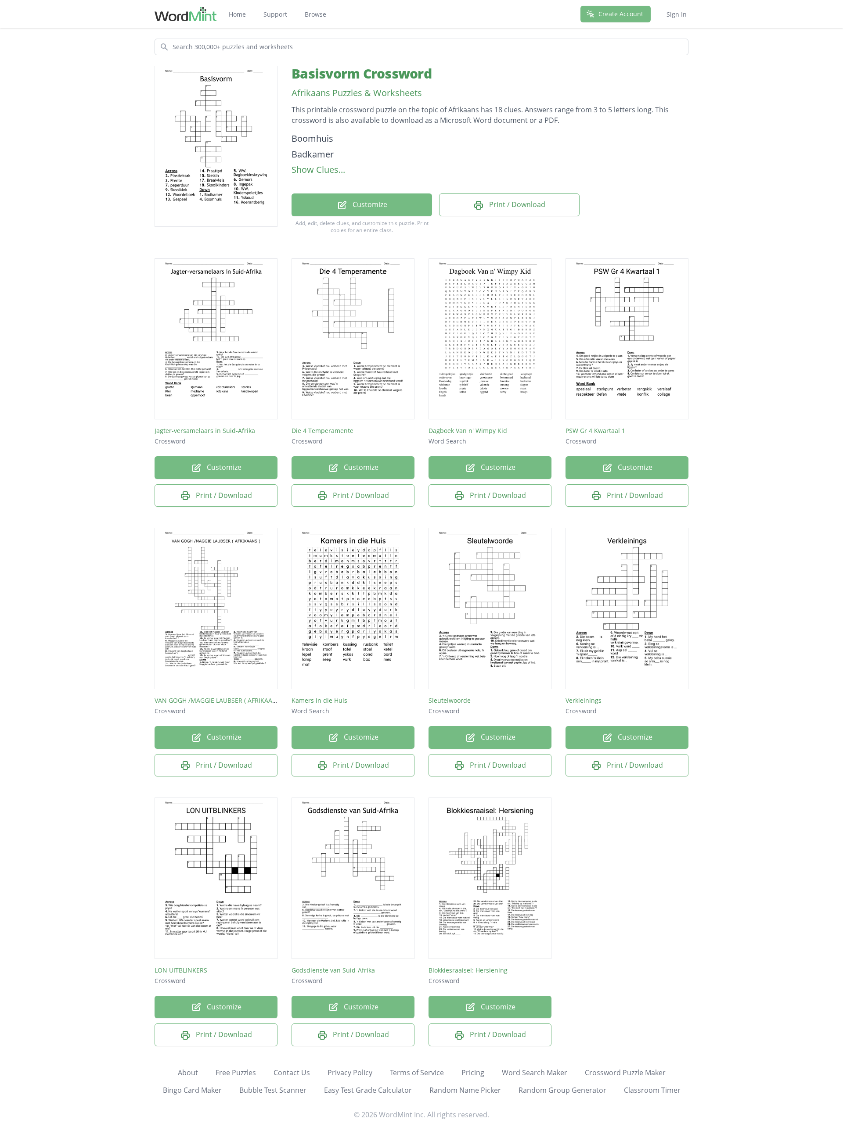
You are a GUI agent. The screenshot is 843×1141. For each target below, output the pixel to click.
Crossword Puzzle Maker (625, 1072)
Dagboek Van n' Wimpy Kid (468, 430)
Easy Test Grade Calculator (368, 1090)
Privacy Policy (350, 1072)
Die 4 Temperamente (322, 430)
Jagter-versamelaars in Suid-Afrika (205, 430)
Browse (315, 14)
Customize (369, 204)
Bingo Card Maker (192, 1090)
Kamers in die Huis (319, 700)
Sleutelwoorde (450, 700)
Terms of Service (417, 1072)
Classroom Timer (652, 1090)
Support (275, 14)
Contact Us (292, 1072)
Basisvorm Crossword (362, 73)
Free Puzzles (236, 1072)
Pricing (472, 1072)
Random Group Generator (562, 1090)
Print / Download (516, 204)
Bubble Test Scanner (272, 1090)
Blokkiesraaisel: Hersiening (468, 970)
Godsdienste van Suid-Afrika (333, 970)
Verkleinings (584, 700)
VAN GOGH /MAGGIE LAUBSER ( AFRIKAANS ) (219, 700)
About (188, 1072)
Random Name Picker (465, 1090)
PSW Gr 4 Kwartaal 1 (595, 430)
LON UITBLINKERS (181, 970)
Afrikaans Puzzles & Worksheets (357, 93)
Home (237, 14)
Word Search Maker (534, 1072)
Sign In (676, 14)
